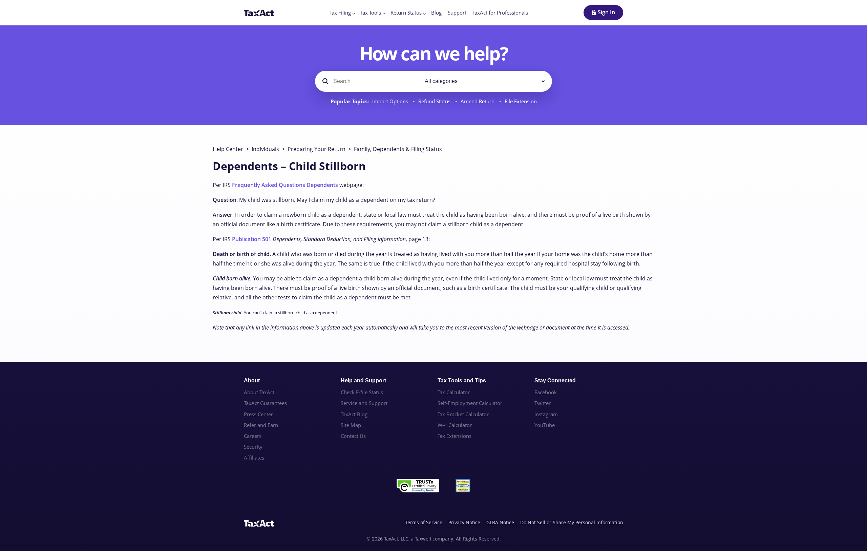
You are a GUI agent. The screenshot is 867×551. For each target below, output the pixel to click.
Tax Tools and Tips (462, 380)
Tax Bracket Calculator (463, 414)
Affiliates (254, 457)
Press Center (258, 414)
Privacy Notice (464, 522)
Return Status (406, 12)
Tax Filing (340, 12)
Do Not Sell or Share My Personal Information (571, 522)
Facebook (545, 392)
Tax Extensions (454, 435)
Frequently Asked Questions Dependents (285, 185)
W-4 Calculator (455, 425)
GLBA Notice (500, 522)
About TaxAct (259, 392)
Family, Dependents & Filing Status (398, 149)
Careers (252, 435)
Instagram (546, 414)
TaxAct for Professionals (500, 12)
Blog (436, 12)
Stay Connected (555, 380)
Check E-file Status (362, 392)
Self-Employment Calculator (470, 403)
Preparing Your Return (316, 149)
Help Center (228, 149)
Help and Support (363, 380)
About (252, 380)
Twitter (542, 403)
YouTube (544, 425)
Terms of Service (423, 522)
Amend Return (478, 101)
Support (457, 12)
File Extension (521, 101)
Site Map (351, 425)
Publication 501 (251, 239)
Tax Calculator (454, 392)
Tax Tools (370, 12)
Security (253, 446)
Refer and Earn (261, 425)
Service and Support (364, 403)
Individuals (265, 149)
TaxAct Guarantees (265, 403)
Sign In (606, 12)
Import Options (390, 101)
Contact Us (353, 435)
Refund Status (435, 101)
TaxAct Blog (354, 414)
